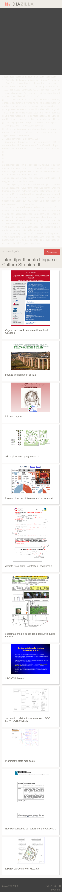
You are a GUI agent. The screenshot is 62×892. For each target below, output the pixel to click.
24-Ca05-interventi (15, 678)
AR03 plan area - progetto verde (22, 456)
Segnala (55, 889)
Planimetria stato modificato (20, 761)
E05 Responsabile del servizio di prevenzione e (30, 828)
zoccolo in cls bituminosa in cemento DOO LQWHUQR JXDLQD (27, 719)
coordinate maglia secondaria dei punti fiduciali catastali (30, 635)
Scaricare (52, 252)
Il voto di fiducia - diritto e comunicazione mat (29, 498)
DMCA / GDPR (53, 886)
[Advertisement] (31, 42)
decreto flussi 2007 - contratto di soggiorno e (28, 566)
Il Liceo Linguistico (15, 416)
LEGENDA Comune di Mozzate (22, 868)
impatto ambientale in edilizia (20, 374)
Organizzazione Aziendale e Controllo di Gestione (26, 331)
